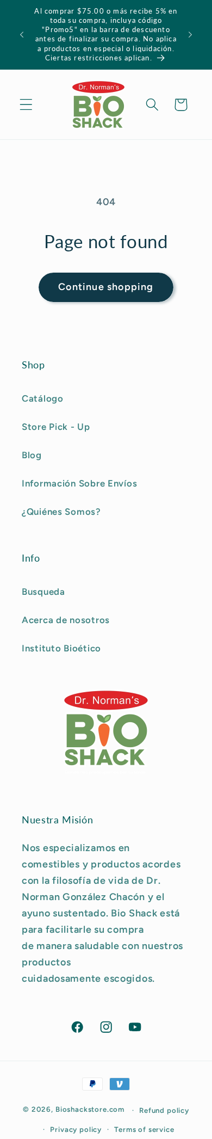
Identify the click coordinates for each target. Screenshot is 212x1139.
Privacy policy (76, 1129)
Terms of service (144, 1129)
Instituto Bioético (61, 648)
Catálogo (43, 398)
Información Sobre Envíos (79, 483)
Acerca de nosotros (66, 619)
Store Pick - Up (56, 426)
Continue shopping (105, 287)
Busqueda (43, 591)
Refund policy (164, 1110)
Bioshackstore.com (89, 1109)
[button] (26, 104)
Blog (32, 455)
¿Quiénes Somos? (61, 511)
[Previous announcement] (22, 35)
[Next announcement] (190, 35)
